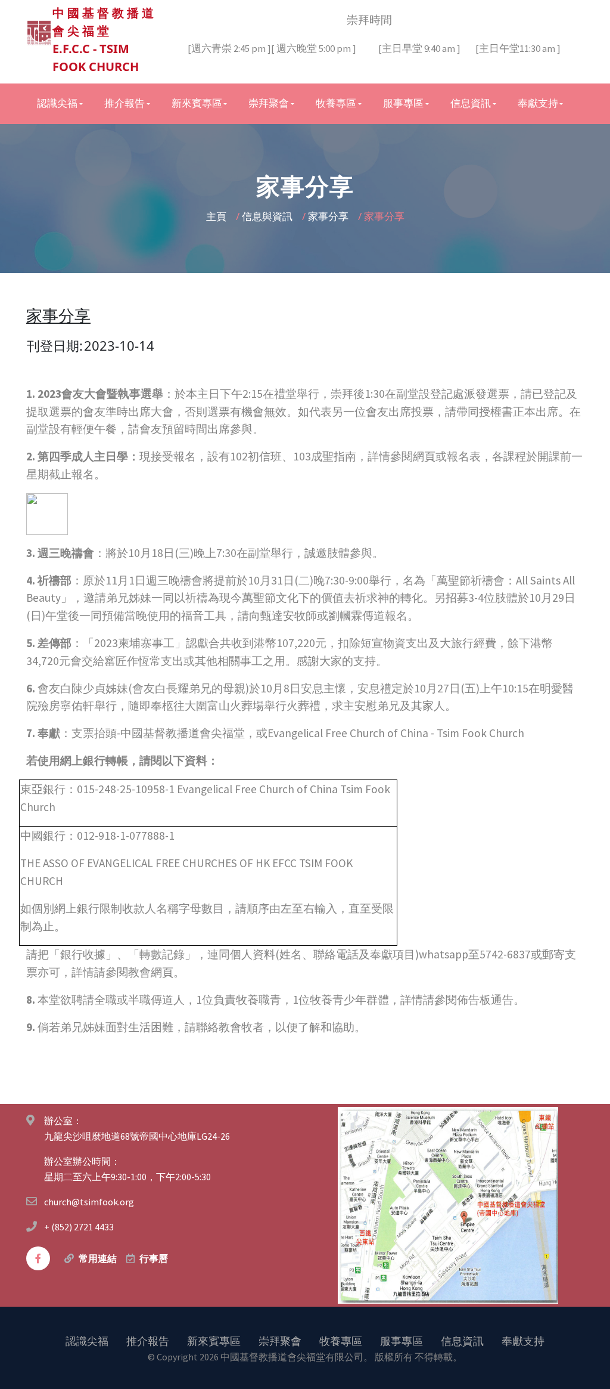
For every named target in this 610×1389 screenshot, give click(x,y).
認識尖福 (87, 1341)
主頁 (217, 216)
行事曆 (153, 1258)
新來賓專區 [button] (197, 103)
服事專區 (401, 1341)
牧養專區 (340, 1341)
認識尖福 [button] (57, 103)
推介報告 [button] (124, 103)
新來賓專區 (214, 1341)
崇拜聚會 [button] (268, 103)
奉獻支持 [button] (538, 103)
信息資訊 (462, 1341)
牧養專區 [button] (336, 103)
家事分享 (329, 216)
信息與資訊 (268, 216)
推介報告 (147, 1341)
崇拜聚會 (280, 1341)
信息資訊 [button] (470, 103)
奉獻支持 (523, 1341)
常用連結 (98, 1258)
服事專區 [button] (403, 103)
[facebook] (38, 1258)
